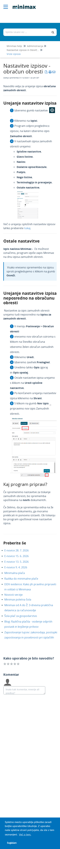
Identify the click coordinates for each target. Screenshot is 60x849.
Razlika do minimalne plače (23, 578)
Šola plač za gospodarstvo (23, 616)
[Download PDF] (46, 72)
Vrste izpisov (14, 54)
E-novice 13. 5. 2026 (19, 562)
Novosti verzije (16, 595)
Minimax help (14, 46)
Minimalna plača (17, 573)
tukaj (27, 228)
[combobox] (26, 32)
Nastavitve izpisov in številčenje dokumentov (31, 50)
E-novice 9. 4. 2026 (18, 567)
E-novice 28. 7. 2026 (19, 550)
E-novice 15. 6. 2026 (19, 556)
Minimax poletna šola (20, 599)
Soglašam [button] (12, 843)
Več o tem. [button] (25, 834)
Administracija (35, 46)
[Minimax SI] (23, 4)
